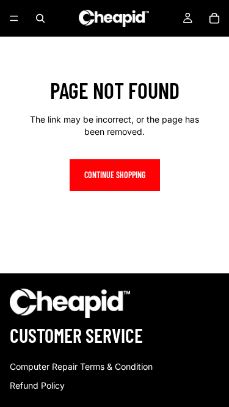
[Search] (40, 18)
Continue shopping (114, 175)
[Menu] (14, 18)
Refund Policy (37, 385)
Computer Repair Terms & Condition (81, 366)
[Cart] (214, 18)
